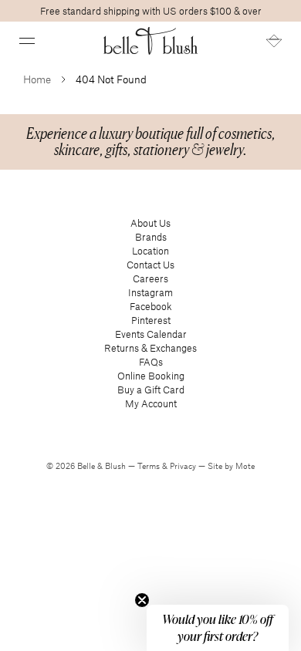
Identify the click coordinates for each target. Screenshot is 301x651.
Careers (150, 278)
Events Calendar (151, 334)
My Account (151, 403)
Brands (151, 237)
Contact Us (150, 264)
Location (150, 251)
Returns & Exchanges (150, 348)
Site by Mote (231, 466)
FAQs (151, 362)
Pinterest (151, 320)
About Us (150, 223)
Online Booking (150, 375)
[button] (27, 41)
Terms (149, 466)
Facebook (151, 306)
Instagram (150, 292)
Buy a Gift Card (150, 389)
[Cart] (274, 41)
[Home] (150, 41)
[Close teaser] (142, 600)
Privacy (184, 466)
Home (37, 79)
